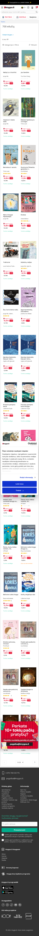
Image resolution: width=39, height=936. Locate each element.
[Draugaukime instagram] (7, 906)
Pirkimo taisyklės (25, 792)
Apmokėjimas (6, 790)
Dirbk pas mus (25, 802)
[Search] (36, 12)
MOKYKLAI (22, 17)
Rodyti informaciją (26, 477)
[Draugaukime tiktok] (11, 906)
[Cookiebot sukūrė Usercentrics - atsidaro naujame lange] (28, 444)
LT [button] (24, 7)
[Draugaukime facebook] (3, 906)
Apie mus (23, 790)
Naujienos (33, 17)
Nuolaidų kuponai (7, 808)
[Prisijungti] (32, 8)
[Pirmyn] (35, 762)
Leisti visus (20, 484)
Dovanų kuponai (7, 804)
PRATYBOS (8, 17)
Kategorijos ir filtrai (12, 45)
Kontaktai (23, 798)
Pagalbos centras (7, 798)
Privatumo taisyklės (26, 796)
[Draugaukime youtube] (16, 906)
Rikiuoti (34, 45)
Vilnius (4, 854)
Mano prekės (6, 796)
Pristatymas (5, 792)
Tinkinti (18, 490)
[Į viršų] (35, 922)
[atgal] (4, 762)
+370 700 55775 (12, 773)
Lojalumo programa (8, 806)
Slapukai (23, 794)
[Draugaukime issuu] (19, 906)
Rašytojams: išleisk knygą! (28, 800)
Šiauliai (4, 860)
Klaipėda (4, 858)
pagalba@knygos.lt (14, 778)
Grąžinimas (5, 794)
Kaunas (4, 856)
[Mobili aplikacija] (8, 892)
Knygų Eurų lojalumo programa (18, 874)
